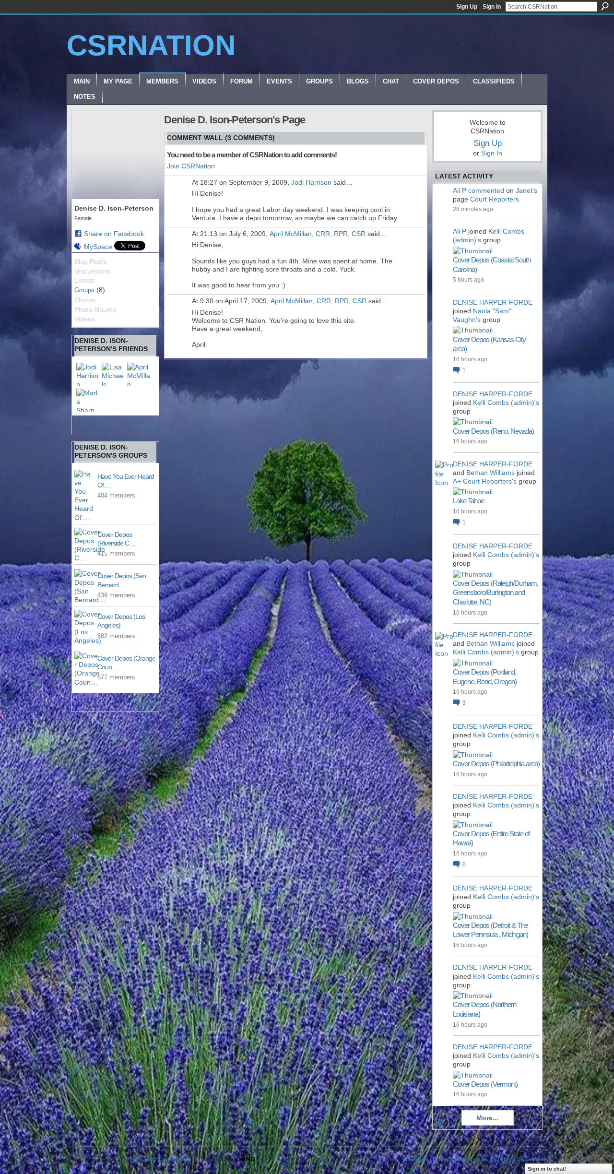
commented (486, 190)
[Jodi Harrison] (87, 374)
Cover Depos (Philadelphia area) (496, 763)
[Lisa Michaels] (113, 374)
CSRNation (151, 45)
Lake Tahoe (468, 501)
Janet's (526, 190)
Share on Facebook (114, 233)
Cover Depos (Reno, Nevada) (493, 431)
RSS (440, 1123)
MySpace (98, 246)
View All (144, 425)
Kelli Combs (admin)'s (506, 402)
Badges (417, 1158)
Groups (84, 290)
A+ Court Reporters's (485, 481)
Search (605, 6)
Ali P (459, 190)
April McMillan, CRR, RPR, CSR (318, 233)
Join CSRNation (191, 166)
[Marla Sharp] (87, 400)
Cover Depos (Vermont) (485, 1084)
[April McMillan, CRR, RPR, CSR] (138, 374)
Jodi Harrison (311, 182)
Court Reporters (494, 199)
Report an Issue (462, 1158)
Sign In (492, 6)
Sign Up (466, 6)
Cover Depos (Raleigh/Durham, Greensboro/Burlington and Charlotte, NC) (495, 592)
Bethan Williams (490, 472)
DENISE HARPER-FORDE (492, 302)
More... (487, 1118)
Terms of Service (521, 1158)
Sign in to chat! (547, 1169)
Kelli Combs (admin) (160, 1158)
